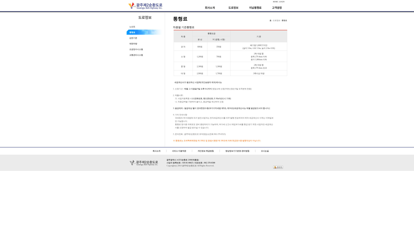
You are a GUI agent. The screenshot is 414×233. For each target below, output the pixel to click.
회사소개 (156, 151)
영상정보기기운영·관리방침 (237, 151)
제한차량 (133, 44)
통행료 (132, 32)
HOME (275, 2)
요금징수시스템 (136, 49)
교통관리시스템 (136, 55)
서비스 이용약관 (179, 151)
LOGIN (282, 2)
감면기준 (133, 38)
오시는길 (265, 151)
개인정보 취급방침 (206, 151)
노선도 (132, 27)
